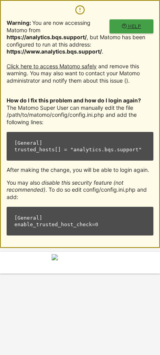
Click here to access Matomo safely (52, 66)
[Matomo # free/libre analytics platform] (80, 265)
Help (134, 26)
